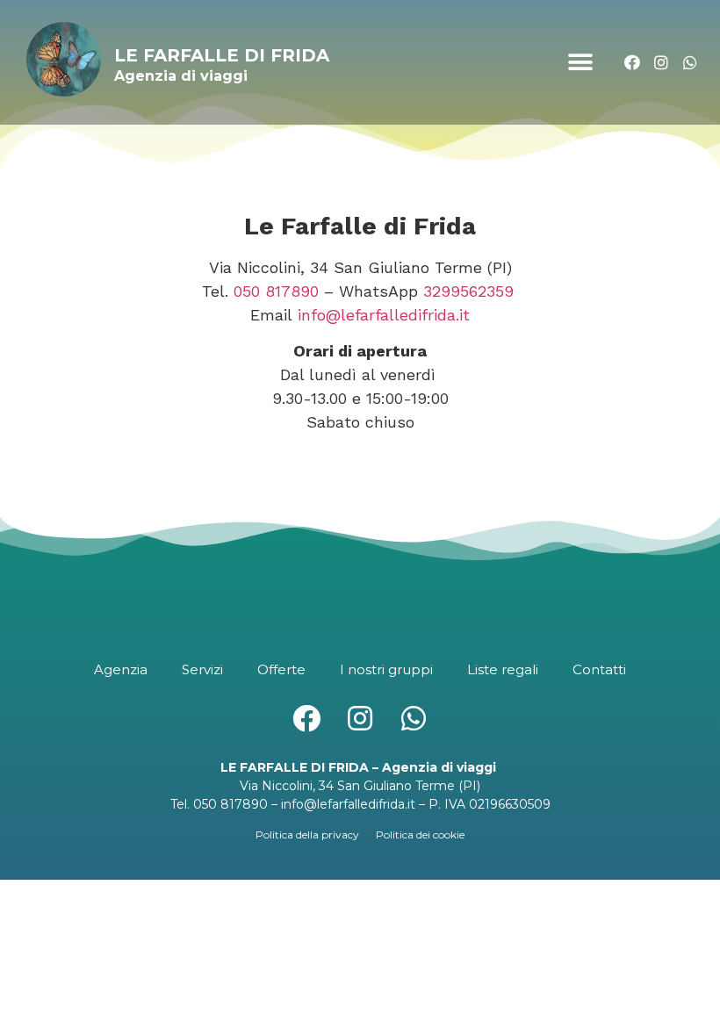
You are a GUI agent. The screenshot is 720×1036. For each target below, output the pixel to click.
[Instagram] (660, 63)
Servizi (202, 669)
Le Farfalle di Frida (221, 55)
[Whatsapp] (689, 63)
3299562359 (468, 291)
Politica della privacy (307, 834)
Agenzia (121, 669)
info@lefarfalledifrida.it (384, 315)
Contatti (599, 669)
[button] (580, 63)
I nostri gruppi (386, 669)
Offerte (281, 669)
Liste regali (502, 669)
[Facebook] (632, 63)
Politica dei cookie (420, 834)
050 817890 (276, 291)
